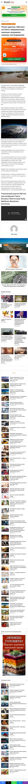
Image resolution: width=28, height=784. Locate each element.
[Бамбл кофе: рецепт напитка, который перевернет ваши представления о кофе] (5, 441)
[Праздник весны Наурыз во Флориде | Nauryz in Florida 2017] (21, 298)
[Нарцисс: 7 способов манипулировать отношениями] (5, 423)
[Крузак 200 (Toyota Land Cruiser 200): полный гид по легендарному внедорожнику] (5, 567)
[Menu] (1, 2)
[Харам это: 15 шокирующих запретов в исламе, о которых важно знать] (5, 391)
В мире (7, 21)
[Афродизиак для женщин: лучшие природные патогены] (5, 447)
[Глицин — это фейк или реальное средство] (5, 574)
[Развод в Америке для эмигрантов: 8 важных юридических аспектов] (5, 710)
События (9, 24)
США (14, 24)
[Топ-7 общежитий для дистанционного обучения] (21, 350)
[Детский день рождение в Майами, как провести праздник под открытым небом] (5, 478)
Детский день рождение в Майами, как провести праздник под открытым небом (18, 478)
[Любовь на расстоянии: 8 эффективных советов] (5, 624)
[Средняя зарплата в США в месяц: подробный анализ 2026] (5, 385)
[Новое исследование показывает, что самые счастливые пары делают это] (5, 592)
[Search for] (26, 2)
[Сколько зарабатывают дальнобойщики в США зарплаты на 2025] (5, 704)
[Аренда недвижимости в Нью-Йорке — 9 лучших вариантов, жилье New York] (5, 379)
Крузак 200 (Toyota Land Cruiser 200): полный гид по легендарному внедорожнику (18, 567)
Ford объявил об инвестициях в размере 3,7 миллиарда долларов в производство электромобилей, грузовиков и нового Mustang (20, 339)
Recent (14, 373)
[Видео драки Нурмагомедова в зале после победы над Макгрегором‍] (7, 298)
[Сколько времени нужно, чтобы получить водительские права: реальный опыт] (5, 599)
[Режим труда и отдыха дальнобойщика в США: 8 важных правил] (5, 746)
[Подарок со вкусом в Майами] (7, 314)
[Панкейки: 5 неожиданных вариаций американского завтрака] (5, 435)
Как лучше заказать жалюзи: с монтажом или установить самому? (17, 618)
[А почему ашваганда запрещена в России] (5, 549)
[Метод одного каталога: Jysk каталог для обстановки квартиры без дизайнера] (5, 410)
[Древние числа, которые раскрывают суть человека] (5, 537)
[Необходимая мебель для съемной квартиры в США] (5, 484)
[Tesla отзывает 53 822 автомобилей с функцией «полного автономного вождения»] (7, 331)
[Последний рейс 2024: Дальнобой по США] (5, 734)
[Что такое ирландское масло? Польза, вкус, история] (5, 586)
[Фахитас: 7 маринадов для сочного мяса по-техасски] (5, 771)
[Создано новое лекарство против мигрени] (5, 555)
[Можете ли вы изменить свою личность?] (5, 561)
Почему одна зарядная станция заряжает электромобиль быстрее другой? (18, 522)
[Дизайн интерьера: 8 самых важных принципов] (5, 516)
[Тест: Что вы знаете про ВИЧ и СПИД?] (5, 496)
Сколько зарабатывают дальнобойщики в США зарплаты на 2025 (18, 704)
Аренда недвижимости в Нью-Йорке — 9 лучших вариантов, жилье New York (17, 379)
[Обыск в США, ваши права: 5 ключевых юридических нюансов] (5, 740)
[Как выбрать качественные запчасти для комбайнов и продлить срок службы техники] (5, 605)
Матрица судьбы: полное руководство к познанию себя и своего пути (17, 416)
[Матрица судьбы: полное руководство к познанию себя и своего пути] (5, 416)
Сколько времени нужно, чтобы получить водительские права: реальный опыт (17, 599)
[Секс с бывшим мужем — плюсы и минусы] (5, 460)
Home (3, 21)
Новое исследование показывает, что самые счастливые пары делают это (18, 592)
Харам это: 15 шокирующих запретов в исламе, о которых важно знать (17, 391)
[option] (14, 245)
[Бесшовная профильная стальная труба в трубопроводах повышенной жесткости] (5, 543)
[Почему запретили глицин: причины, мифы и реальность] (5, 404)
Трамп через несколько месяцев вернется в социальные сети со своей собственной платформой (20, 322)
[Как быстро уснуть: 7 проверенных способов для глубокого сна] (5, 398)
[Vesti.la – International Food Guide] (8, 2)
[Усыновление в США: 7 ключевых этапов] (5, 429)
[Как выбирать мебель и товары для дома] (5, 510)
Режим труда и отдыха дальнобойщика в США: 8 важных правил (17, 746)
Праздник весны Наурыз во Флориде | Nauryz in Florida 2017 (20, 305)
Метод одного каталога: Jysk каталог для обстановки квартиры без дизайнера (18, 410)
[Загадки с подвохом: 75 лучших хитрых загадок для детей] (5, 580)
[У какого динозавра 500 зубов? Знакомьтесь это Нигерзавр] (5, 612)
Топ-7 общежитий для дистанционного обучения (20, 357)
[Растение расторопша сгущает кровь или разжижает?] (5, 466)
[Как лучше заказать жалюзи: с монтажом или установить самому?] (5, 618)
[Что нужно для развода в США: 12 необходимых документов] (5, 454)
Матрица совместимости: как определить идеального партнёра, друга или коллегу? (18, 765)
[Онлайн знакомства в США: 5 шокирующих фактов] (5, 472)
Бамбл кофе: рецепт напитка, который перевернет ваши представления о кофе (17, 441)
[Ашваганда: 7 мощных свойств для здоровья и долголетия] (5, 698)
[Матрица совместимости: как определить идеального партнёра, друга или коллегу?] (5, 765)
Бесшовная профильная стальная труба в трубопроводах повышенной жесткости (18, 543)
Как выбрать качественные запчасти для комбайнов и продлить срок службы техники (17, 605)
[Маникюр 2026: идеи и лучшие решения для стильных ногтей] (5, 490)
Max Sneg (14, 234)
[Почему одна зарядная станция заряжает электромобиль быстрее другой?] (5, 522)
